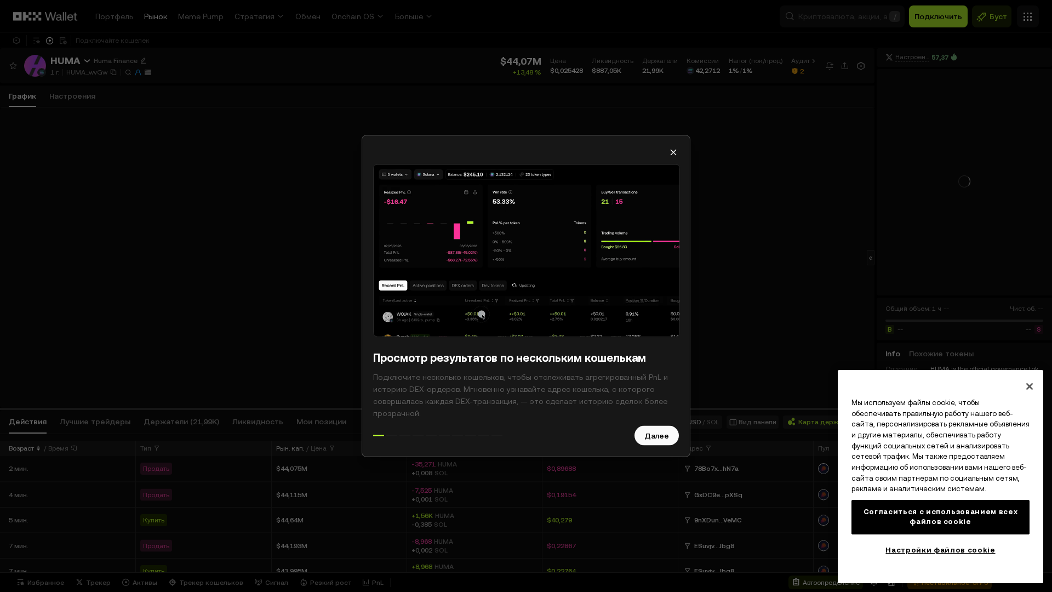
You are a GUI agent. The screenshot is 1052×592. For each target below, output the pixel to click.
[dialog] (526, 296)
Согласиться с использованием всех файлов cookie (941, 517)
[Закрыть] (1029, 386)
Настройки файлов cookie (940, 550)
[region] (940, 476)
